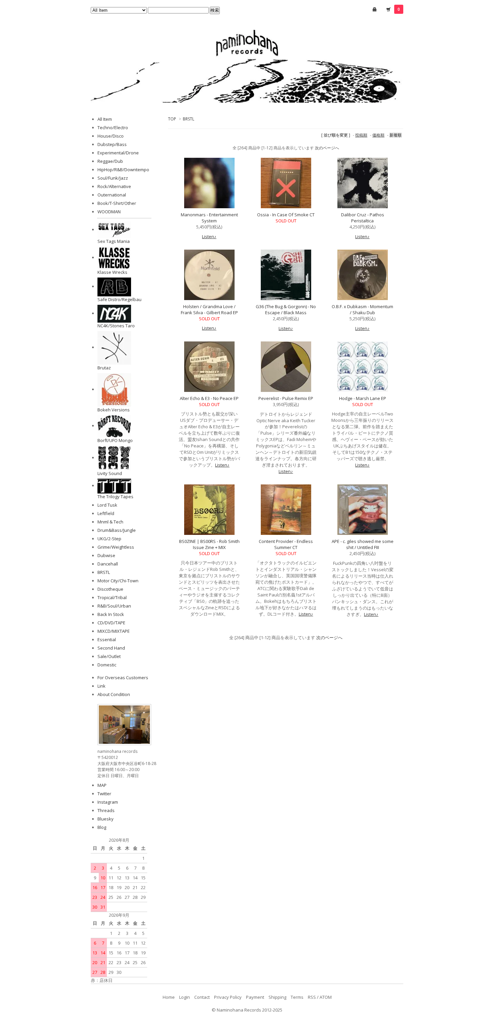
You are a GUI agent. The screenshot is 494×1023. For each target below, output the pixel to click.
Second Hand (111, 648)
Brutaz (104, 368)
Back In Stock (110, 614)
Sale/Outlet (109, 656)
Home (169, 997)
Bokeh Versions (113, 410)
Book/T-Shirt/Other (116, 203)
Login (184, 997)
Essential (106, 639)
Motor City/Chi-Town (117, 581)
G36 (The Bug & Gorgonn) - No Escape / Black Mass (286, 309)
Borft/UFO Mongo (115, 440)
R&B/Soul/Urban (114, 606)
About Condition (113, 694)
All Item (104, 119)
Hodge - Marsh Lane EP (362, 398)
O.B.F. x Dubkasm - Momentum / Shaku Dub (362, 309)
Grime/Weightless (115, 547)
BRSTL (188, 119)
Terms (297, 997)
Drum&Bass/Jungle (116, 530)
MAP (102, 785)
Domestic (106, 665)
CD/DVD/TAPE (111, 623)
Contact (202, 997)
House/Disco (110, 136)
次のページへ (327, 148)
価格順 (378, 135)
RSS (312, 997)
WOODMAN (109, 212)
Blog (101, 827)
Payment (255, 997)
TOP (172, 119)
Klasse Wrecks (112, 272)
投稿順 (361, 135)
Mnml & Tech (110, 522)
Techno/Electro (112, 127)
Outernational (111, 195)
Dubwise (106, 555)
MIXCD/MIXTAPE (113, 631)
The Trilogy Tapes (115, 497)
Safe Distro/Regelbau (119, 299)
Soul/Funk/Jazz (112, 178)
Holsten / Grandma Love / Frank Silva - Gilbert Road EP (209, 309)
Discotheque (110, 589)
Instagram (107, 802)
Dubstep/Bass (112, 144)
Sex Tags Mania (113, 241)
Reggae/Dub (110, 161)
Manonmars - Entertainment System (209, 218)
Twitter (104, 794)
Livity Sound (109, 473)
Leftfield (105, 513)
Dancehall (107, 564)
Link (101, 686)
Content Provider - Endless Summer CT (286, 544)
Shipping (277, 997)
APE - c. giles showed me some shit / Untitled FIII (363, 544)
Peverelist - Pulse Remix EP (285, 398)
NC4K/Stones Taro (116, 326)
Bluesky (105, 819)
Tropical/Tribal (112, 597)
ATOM (326, 997)
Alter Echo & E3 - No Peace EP (209, 398)
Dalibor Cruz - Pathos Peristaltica (362, 218)
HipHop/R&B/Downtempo (123, 170)
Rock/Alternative (114, 186)
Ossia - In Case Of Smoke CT (286, 215)
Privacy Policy (228, 997)
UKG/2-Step (109, 539)
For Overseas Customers (122, 677)
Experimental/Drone (118, 153)
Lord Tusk (107, 505)
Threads (106, 810)
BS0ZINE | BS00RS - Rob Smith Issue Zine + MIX (209, 544)
